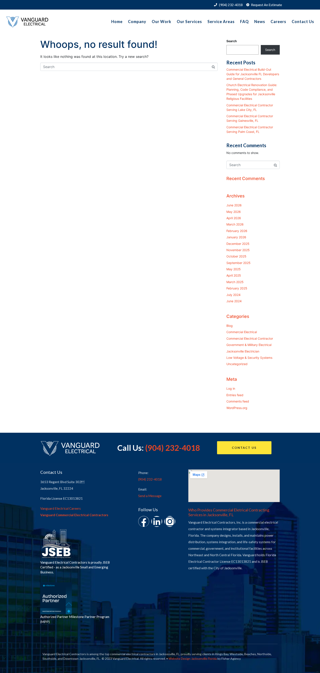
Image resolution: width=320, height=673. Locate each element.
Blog (229, 325)
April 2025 (233, 275)
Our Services (189, 21)
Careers (278, 21)
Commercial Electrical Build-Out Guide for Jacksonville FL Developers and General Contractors (252, 74)
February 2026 (236, 231)
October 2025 (236, 256)
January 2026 (236, 237)
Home (117, 21)
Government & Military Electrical (248, 345)
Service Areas (221, 21)
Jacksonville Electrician (242, 351)
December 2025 (237, 243)
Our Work (161, 21)
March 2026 (235, 224)
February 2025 (236, 288)
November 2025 (238, 250)
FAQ (244, 21)
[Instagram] (169, 521)
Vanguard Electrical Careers (60, 508)
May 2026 (233, 212)
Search (231, 41)
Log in (230, 388)
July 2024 (233, 295)
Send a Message (150, 496)
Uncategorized (237, 364)
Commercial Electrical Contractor (249, 338)
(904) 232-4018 (172, 448)
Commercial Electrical (241, 332)
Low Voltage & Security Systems (249, 357)
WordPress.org (236, 408)
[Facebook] (143, 521)
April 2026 (233, 218)
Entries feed (234, 395)
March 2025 (235, 282)
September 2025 (238, 263)
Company (137, 21)
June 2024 (234, 301)
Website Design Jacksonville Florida (192, 658)
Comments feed (237, 401)
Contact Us (303, 21)
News (259, 21)
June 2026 (234, 205)
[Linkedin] (156, 521)
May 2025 (233, 269)
